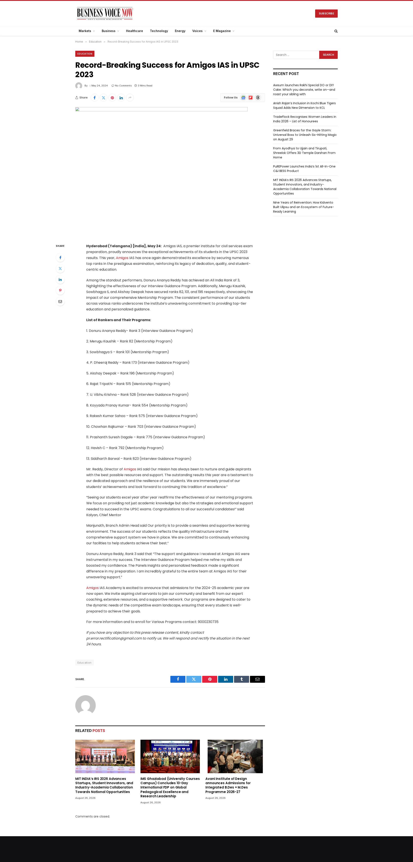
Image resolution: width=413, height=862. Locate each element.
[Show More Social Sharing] (130, 97)
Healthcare (134, 31)
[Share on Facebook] (95, 97)
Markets (85, 31)
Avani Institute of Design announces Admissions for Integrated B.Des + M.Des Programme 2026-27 (227, 785)
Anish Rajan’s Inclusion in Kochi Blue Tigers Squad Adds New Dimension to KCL (304, 105)
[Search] (336, 31)
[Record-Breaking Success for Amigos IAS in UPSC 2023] (161, 110)
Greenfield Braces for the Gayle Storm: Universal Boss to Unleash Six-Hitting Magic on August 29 (305, 134)
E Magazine (222, 31)
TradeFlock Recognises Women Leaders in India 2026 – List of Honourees (304, 119)
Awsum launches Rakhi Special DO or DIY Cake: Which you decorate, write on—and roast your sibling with (304, 89)
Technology (159, 31)
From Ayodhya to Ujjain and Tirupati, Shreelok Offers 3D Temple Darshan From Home (304, 153)
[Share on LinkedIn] (121, 97)
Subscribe (326, 13)
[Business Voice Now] (105, 13)
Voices (197, 31)
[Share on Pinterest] (112, 97)
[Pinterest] (60, 290)
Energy (180, 31)
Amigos (122, 257)
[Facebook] (60, 257)
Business (109, 31)
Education (84, 53)
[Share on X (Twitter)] (103, 97)
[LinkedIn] (60, 279)
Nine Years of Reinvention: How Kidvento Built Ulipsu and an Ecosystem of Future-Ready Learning (303, 207)
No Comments (123, 85)
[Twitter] (60, 268)
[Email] (60, 301)
